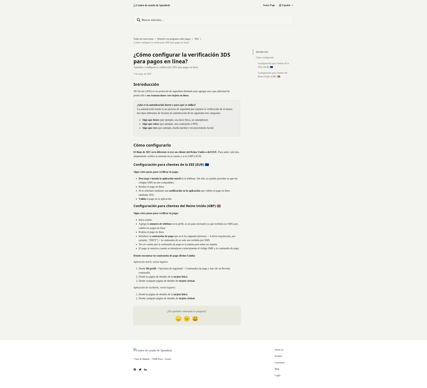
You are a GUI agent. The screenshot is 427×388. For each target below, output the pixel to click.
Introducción (262, 52)
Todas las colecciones (143, 39)
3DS (196, 39)
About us (279, 350)
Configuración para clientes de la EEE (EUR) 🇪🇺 (273, 65)
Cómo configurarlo (265, 57)
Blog (277, 369)
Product (278, 356)
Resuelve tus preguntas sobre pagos (173, 39)
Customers (280, 362)
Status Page (269, 5)
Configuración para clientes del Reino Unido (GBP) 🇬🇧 (272, 74)
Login (277, 375)
